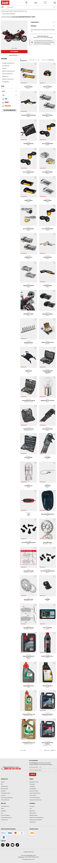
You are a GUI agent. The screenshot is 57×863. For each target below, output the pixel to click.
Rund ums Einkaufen (5, 815)
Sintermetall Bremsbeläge (28, 570)
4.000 (28, 514)
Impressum (32, 806)
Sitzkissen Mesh (28, 370)
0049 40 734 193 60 (12, 769)
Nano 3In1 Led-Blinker (47, 86)
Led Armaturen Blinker (47, 257)
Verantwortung (4, 819)
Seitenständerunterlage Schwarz (47, 514)
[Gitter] (36, 59)
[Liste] (38, 60)
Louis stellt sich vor (5, 806)
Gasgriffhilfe (47, 599)
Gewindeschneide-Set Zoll (28, 428)
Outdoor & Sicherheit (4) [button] (7, 73)
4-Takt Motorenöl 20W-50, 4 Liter (28, 742)
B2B (2, 784)
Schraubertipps (33, 788)
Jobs (2, 813)
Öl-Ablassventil (47, 485)
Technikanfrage (4, 786)
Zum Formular (47, 43)
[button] (54, 7)
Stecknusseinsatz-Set (28, 342)
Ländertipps (32, 786)
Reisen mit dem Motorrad (35, 793)
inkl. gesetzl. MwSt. (28, 855)
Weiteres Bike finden (13, 55)
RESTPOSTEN (8, 105)
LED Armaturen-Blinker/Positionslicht (28, 115)
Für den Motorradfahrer (35, 797)
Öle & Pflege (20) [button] (5, 65)
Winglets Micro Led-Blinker (47, 115)
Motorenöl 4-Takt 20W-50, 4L (47, 714)
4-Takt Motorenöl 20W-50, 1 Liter (28, 714)
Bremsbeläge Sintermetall (28, 627)
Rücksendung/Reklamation (7, 797)
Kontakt (3, 781)
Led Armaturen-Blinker (47, 285)
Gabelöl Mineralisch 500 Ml (28, 685)
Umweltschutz (33, 822)
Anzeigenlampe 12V (28, 485)
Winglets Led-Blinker (28, 86)
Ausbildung (3, 810)
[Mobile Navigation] (2, 7)
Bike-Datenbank (4, 788)
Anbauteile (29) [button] (5, 81)
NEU (6, 98)
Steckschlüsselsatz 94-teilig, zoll (28, 400)
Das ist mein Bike (14, 51)
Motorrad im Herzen (34, 790)
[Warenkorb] (54, 3)
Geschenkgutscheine (5, 793)
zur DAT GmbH (50, 37)
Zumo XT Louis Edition (47, 627)
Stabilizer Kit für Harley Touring (47, 342)
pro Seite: (30, 59)
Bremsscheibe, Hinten (47, 542)
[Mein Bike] (35, 3)
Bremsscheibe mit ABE (28, 599)
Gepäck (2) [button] (4, 68)
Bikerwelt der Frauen (34, 781)
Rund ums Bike (33, 795)
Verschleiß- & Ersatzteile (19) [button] (8, 63)
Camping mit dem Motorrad (35, 799)
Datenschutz (32, 810)
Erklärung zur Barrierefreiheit (36, 819)
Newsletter (3, 790)
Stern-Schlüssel (47, 457)
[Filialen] (26, 3)
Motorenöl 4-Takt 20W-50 (47, 685)
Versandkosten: (21, 857)
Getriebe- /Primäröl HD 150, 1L (47, 656)
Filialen (2, 808)
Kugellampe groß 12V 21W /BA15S (47, 400)
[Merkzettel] (45, 3)
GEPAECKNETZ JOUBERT (28, 314)
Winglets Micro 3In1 (28, 257)
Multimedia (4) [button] (5, 76)
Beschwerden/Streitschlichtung (36, 817)
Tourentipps (32, 784)
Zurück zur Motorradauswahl (8, 13)
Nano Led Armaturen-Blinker (47, 143)
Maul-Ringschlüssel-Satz (28, 143)
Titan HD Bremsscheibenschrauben (28, 542)
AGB (30, 808)
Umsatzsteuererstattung (6, 817)
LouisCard (3, 795)
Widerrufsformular (33, 815)
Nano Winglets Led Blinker (47, 172)
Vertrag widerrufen (5, 799)
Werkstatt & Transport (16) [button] (8, 79)
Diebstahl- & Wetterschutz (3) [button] (8, 71)
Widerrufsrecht (33, 813)
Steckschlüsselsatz (28, 457)
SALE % (6, 102)
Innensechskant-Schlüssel (47, 428)
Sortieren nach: (45, 59)
